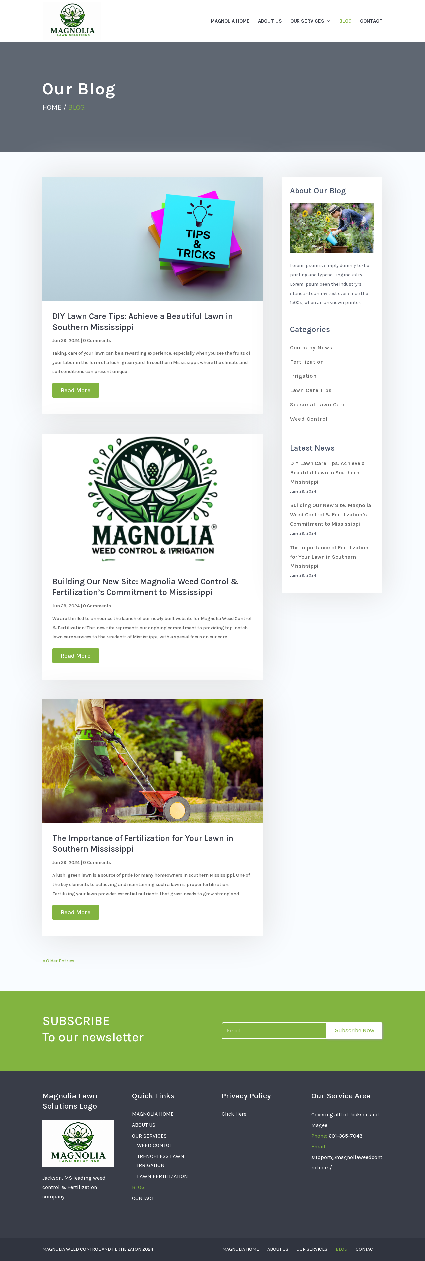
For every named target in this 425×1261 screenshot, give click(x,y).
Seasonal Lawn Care (318, 404)
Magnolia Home (230, 21)
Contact (371, 21)
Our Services (307, 21)
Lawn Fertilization (162, 1176)
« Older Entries (58, 960)
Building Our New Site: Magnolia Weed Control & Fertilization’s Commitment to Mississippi (330, 514)
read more (76, 390)
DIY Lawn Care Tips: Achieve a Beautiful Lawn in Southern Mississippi (327, 472)
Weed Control (309, 419)
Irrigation (303, 376)
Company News (311, 347)
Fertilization (307, 362)
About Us (270, 21)
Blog (345, 21)
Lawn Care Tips (311, 390)
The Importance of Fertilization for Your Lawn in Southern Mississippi (329, 556)
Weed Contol (154, 1145)
